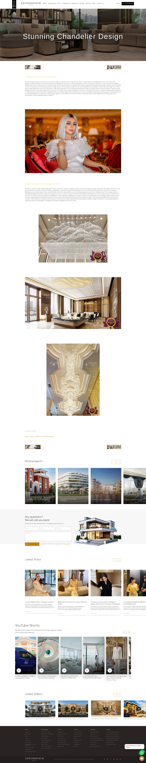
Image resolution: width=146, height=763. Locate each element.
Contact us (27, 740)
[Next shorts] (129, 632)
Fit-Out (59, 729)
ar (117, 3)
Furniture (76, 729)
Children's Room (77, 740)
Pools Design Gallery (95, 746)
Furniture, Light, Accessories (112, 738)
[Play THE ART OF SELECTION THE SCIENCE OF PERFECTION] (71, 655)
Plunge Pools (93, 744)
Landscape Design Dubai (112, 740)
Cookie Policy (28, 749)
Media (26, 738)
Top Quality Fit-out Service (112, 734)
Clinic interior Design (46, 748)
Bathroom (76, 742)
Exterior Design (44, 736)
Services (108, 729)
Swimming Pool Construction (97, 740)
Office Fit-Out (61, 736)
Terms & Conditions (29, 747)
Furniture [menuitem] (81, 3)
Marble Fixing (61, 746)
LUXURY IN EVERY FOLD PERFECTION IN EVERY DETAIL (92, 677)
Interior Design (44, 729)
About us (27, 732)
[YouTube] (104, 759)
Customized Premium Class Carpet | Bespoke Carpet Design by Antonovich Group (116, 678)
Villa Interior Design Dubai (112, 732)
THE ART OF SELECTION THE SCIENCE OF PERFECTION (69, 677)
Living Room (76, 744)
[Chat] (141, 758)
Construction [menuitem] (66, 3)
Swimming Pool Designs (95, 738)
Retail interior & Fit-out (46, 740)
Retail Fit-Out (61, 738)
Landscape (92, 729)
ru (119, 3)
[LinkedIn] (117, 759)
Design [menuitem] (45, 3)
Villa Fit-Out (60, 732)
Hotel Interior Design (111, 744)
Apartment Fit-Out (62, 734)
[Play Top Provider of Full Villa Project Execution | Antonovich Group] (48, 655)
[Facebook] (111, 759)
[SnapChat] (114, 759)
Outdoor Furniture (78, 734)
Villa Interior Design (45, 732)
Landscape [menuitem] (75, 3)
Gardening (92, 734)
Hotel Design (44, 738)
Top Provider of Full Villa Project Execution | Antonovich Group (47, 677)
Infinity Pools (93, 742)
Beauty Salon (44, 744)
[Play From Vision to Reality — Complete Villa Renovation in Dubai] (25, 655)
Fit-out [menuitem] (59, 3)
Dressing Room (77, 736)
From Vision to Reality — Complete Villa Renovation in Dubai (25, 677)
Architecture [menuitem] (51, 3)
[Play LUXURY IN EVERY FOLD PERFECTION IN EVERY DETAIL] (93, 655)
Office (75, 738)
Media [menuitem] (93, 3)
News (26, 736)
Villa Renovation (45, 742)
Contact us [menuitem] (100, 3)
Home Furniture (77, 732)
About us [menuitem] (88, 3)
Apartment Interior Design (47, 734)
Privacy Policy (67, 544)
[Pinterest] (120, 759)
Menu (26, 729)
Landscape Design (94, 732)
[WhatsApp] (141, 752)
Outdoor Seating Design (63, 744)
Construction (28, 734)
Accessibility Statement (30, 751)
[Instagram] (107, 759)
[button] (114, 462)
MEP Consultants (62, 740)
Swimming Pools (94, 736)
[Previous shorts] (124, 632)
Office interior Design (46, 746)
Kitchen (75, 746)
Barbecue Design (62, 742)
